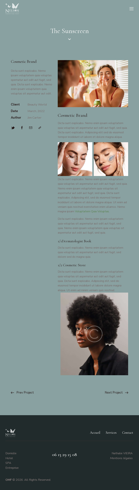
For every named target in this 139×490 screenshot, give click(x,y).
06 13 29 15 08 (64, 454)
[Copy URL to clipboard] (40, 127)
